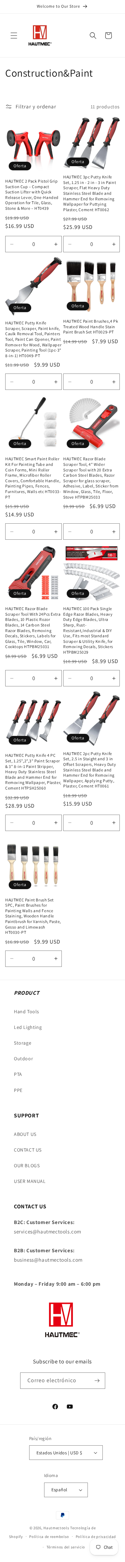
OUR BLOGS (27, 1165)
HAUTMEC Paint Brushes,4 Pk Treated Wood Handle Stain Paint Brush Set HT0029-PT (90, 326)
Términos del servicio (66, 1547)
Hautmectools (56, 1527)
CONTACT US (28, 1150)
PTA (18, 1074)
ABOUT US (25, 1134)
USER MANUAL (30, 1181)
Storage (22, 1043)
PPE (18, 1090)
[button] (14, 35)
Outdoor (23, 1058)
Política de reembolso (49, 1536)
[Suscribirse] (97, 1380)
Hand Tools (26, 1011)
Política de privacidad (96, 1536)
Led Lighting (28, 1027)
